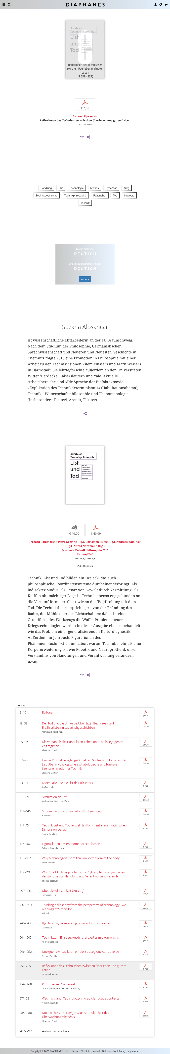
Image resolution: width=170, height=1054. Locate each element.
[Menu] (3, 4)
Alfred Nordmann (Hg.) (89, 546)
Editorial (47, 712)
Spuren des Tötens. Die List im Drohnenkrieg (72, 811)
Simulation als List (54, 797)
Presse (75, 1051)
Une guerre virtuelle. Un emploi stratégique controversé (80, 952)
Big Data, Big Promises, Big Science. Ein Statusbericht (77, 923)
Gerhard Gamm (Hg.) (43, 541)
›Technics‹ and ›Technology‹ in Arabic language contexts (80, 998)
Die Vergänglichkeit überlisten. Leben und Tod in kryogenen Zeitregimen (82, 744)
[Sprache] (160, 4)
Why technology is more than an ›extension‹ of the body (81, 858)
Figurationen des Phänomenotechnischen (71, 844)
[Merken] (82, 137)
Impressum (133, 1051)
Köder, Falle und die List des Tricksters (67, 783)
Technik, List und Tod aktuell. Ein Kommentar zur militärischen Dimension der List (84, 827)
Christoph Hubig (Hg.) (100, 541)
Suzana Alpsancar (85, 116)
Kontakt (96, 1051)
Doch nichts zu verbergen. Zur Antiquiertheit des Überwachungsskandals (75, 1015)
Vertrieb (85, 1051)
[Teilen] (88, 137)
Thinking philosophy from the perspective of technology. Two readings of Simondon (84, 907)
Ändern (85, 279)
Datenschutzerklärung (113, 1051)
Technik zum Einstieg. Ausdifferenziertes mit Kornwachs (80, 937)
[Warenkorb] (166, 4)
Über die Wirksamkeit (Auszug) (63, 891)
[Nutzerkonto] (155, 4)
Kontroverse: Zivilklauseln (59, 984)
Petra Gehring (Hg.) (71, 541)
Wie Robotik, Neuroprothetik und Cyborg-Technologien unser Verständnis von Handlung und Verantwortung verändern (84, 874)
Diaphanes (85, 4)
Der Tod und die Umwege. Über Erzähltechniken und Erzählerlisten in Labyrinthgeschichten (78, 725)
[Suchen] (9, 4)
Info (67, 1051)
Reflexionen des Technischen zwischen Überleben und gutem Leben (84, 968)
